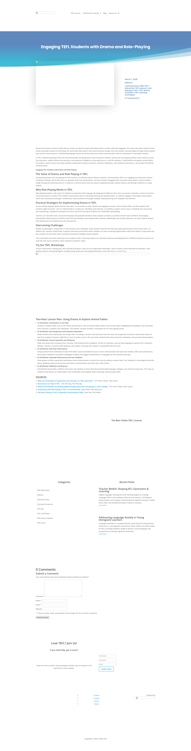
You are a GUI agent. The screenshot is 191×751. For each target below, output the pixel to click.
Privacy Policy (42, 710)
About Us (40, 720)
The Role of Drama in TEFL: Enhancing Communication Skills (60, 392)
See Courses (70, 429)
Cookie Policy (42, 706)
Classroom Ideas (43, 499)
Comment (40, 596)
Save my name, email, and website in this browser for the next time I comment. (67, 613)
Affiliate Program (43, 701)
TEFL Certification (43, 513)
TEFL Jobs (40, 509)
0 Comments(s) (132, 98)
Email (38, 605)
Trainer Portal (42, 696)
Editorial (128, 82)
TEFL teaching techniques (136, 93)
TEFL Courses (75, 13)
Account (149, 13)
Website (39, 609)
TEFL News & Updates (45, 518)
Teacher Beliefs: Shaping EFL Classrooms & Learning (124, 490)
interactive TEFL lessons (135, 88)
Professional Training (91, 13)
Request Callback (64, 658)
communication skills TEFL (136, 86)
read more (103, 505)
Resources (113, 13)
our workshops (120, 251)
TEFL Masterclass (43, 490)
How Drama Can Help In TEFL (49, 384)
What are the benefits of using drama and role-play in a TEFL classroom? (65, 381)
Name (39, 600)
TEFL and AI (41, 523)
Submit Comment (42, 617)
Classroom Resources (45, 504)
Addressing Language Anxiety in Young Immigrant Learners (121, 518)
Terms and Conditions (45, 715)
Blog (105, 13)
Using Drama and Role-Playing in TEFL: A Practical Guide (59, 389)
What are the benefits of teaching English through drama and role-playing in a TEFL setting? (73, 387)
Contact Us (41, 724)
